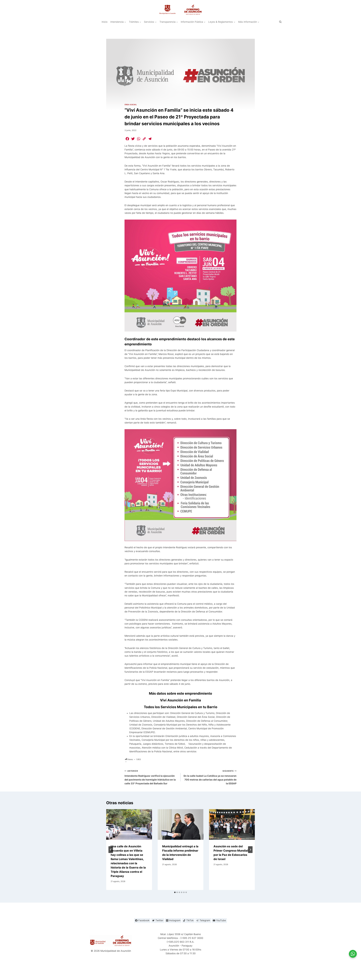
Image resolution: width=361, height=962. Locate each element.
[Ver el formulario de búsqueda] (280, 21)
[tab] (175, 892)
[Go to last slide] (110, 849)
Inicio (104, 21)
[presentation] (129, 824)
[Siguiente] (250, 849)
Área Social (131, 105)
